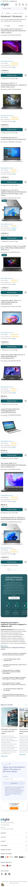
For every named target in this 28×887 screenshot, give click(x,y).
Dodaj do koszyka (11, 75)
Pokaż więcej (4, 646)
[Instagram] (9, 874)
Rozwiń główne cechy (7, 61)
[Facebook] (2, 874)
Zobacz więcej (4, 756)
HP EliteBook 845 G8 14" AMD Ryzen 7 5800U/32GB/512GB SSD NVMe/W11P (13, 518)
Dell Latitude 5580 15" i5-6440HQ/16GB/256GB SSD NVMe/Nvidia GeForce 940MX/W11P (13, 465)
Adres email (5, 776)
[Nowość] (12, 210)
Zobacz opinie (14, 808)
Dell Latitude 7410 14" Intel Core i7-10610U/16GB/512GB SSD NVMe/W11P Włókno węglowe (13, 31)
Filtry (21, 26)
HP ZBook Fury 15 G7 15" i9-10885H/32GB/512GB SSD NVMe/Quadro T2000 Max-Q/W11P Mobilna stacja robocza (14, 192)
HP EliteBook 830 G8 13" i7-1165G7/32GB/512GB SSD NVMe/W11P (13, 138)
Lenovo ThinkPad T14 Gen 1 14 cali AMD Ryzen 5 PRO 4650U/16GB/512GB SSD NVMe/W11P (13, 248)
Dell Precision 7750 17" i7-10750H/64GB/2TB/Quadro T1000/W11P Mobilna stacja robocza (14, 85)
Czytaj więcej (14, 598)
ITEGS (14, 67)
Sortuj (8, 26)
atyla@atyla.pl (13, 1)
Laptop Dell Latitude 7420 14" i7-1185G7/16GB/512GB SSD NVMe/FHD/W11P (11, 302)
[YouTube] (5, 874)
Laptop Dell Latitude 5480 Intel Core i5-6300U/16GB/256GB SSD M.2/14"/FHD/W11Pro (13, 356)
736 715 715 (5, 1)
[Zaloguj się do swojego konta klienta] (19, 5)
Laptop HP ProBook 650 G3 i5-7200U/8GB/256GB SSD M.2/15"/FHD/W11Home (10, 411)
